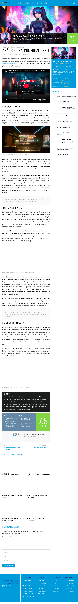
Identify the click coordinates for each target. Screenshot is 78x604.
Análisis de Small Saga (63, 101)
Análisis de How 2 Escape (10, 474)
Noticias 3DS (42, 583)
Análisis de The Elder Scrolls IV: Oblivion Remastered (65, 148)
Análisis (27, 3)
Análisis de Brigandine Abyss (65, 121)
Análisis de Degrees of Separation (38, 474)
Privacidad (4, 585)
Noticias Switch (28, 586)
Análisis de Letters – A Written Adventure (37, 496)
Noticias (33, 3)
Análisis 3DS (42, 588)
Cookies (10, 585)
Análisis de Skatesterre (63, 127)
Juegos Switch (28, 594)
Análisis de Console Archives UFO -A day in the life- (68, 141)
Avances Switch (28, 588)
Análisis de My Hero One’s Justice (13, 495)
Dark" (5, 54)
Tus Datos (4, 586)
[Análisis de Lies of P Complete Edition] (53, 133)
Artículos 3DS (42, 594)
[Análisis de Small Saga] (53, 102)
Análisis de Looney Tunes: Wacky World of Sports (13, 519)
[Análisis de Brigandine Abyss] (53, 122)
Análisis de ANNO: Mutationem (62, 61)
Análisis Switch (28, 591)
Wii (56, 583)
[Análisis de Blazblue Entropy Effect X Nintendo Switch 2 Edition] (53, 95)
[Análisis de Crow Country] (38, 509)
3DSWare (56, 591)
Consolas (19, 3)
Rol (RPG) (20, 39)
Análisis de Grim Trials (63, 116)
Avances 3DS (42, 586)
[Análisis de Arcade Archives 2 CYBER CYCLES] (56, 109)
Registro (69, 3)
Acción (59, 38)
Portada (4, 47)
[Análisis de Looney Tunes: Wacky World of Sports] (13, 509)
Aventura (15, 39)
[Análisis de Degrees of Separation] (38, 464)
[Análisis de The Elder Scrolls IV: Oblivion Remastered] (53, 148)
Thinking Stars (49, 38)
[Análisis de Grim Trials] (53, 116)
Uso (9, 586)
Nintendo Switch (31, 39)
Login (74, 3)
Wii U (56, 581)
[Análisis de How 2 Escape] (13, 464)
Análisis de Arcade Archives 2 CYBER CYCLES (68, 108)
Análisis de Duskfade (62, 154)
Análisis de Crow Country (35, 518)
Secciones (39, 3)
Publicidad (70, 586)
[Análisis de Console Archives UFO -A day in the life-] (56, 141)
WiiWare (56, 588)
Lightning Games (42, 38)
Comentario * (6, 537)
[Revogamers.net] (6, 2)
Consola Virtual (56, 586)
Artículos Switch (28, 596)
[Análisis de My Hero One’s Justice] (13, 486)
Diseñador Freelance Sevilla (13, 582)
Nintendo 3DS (42, 581)
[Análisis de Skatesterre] (53, 127)
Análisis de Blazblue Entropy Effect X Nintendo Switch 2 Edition (66, 95)
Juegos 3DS (42, 591)
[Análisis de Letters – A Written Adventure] (38, 486)
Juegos (46, 3)
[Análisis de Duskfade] (53, 155)
